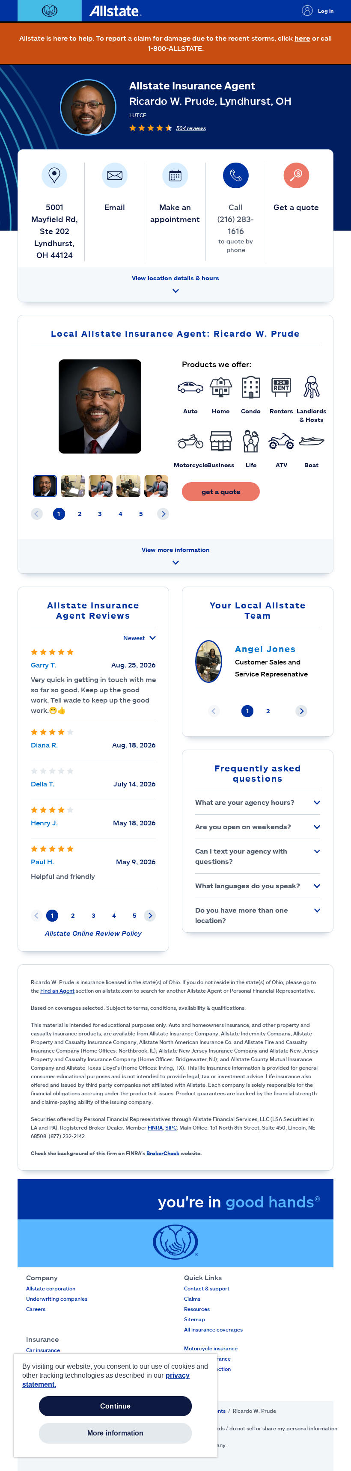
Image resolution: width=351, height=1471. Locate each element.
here (302, 38)
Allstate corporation (50, 1288)
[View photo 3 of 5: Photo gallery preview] (101, 486)
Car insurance (43, 1350)
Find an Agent (57, 991)
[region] (115, 1405)
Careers (35, 1309)
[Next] (163, 514)
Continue (115, 1406)
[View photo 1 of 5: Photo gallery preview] (45, 486)
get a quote (221, 491)
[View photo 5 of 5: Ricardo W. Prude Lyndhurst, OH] (156, 486)
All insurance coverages (213, 1329)
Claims (192, 1299)
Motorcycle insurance (211, 1348)
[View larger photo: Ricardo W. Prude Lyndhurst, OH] (100, 406)
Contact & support (206, 1288)
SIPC (171, 1127)
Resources (197, 1309)
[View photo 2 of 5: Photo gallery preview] (73, 486)
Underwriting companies (56, 1299)
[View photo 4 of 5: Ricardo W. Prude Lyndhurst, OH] (128, 486)
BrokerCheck (162, 1153)
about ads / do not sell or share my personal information (268, 1428)
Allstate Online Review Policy (93, 933)
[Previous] (37, 514)
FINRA (155, 1127)
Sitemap (194, 1319)
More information (115, 1433)
